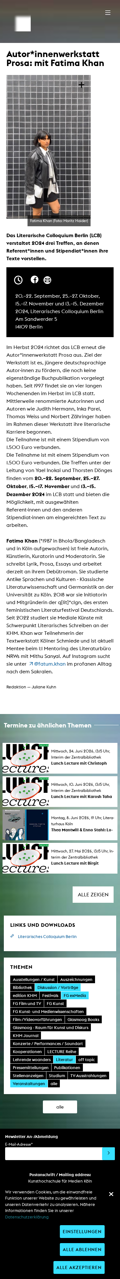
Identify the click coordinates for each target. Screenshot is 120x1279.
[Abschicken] (108, 1153)
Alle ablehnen (82, 1249)
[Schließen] (111, 1194)
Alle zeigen (93, 895)
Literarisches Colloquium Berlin (47, 936)
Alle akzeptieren (79, 1267)
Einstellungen (82, 1231)
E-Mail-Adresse (19, 1144)
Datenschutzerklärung (27, 1217)
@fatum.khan (50, 664)
